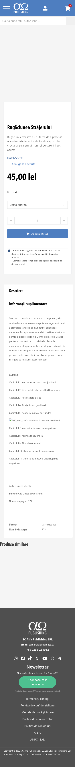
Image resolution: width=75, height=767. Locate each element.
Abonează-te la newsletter (38, 682)
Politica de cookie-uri (37, 726)
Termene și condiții (37, 698)
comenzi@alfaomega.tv (41, 644)
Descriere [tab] (16, 291)
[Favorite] (57, 8)
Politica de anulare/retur (37, 719)
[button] (21, 164)
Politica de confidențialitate (37, 705)
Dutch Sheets (15, 158)
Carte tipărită (49, 524)
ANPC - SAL (37, 739)
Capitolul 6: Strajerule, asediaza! (43, 420)
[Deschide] (6, 8)
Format (12, 192)
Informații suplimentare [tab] (28, 304)
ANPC (37, 732)
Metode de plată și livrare (38, 712)
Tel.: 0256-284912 (37, 649)
